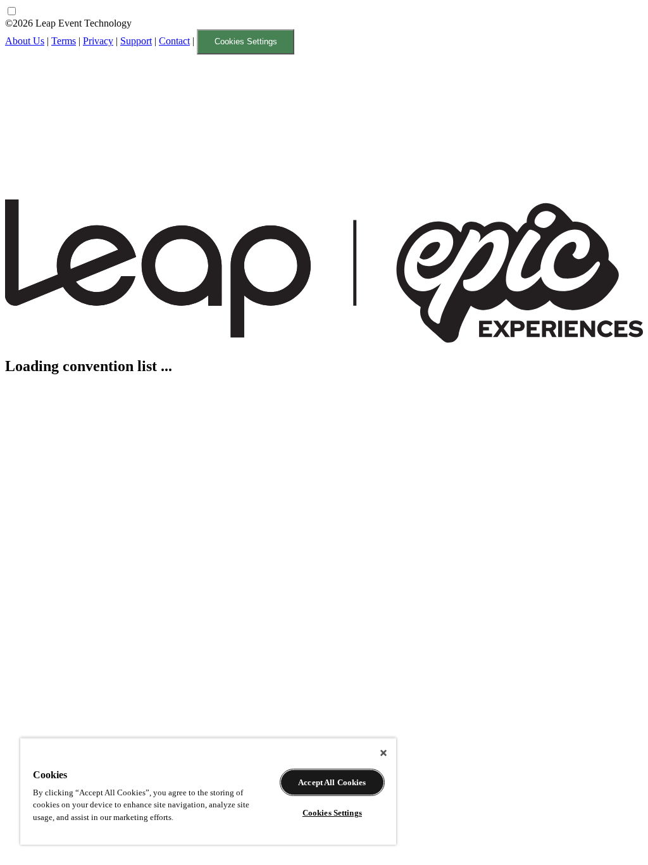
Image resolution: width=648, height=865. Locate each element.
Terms (63, 40)
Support (136, 40)
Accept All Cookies (332, 782)
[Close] (383, 753)
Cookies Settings (246, 41)
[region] (208, 791)
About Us (24, 40)
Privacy (98, 40)
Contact (174, 40)
